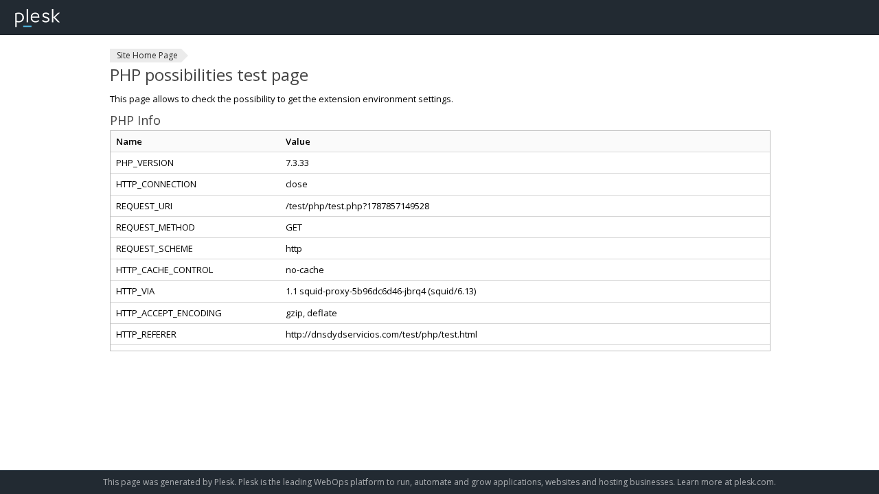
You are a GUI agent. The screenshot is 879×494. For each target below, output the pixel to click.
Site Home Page (147, 55)
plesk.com (754, 482)
